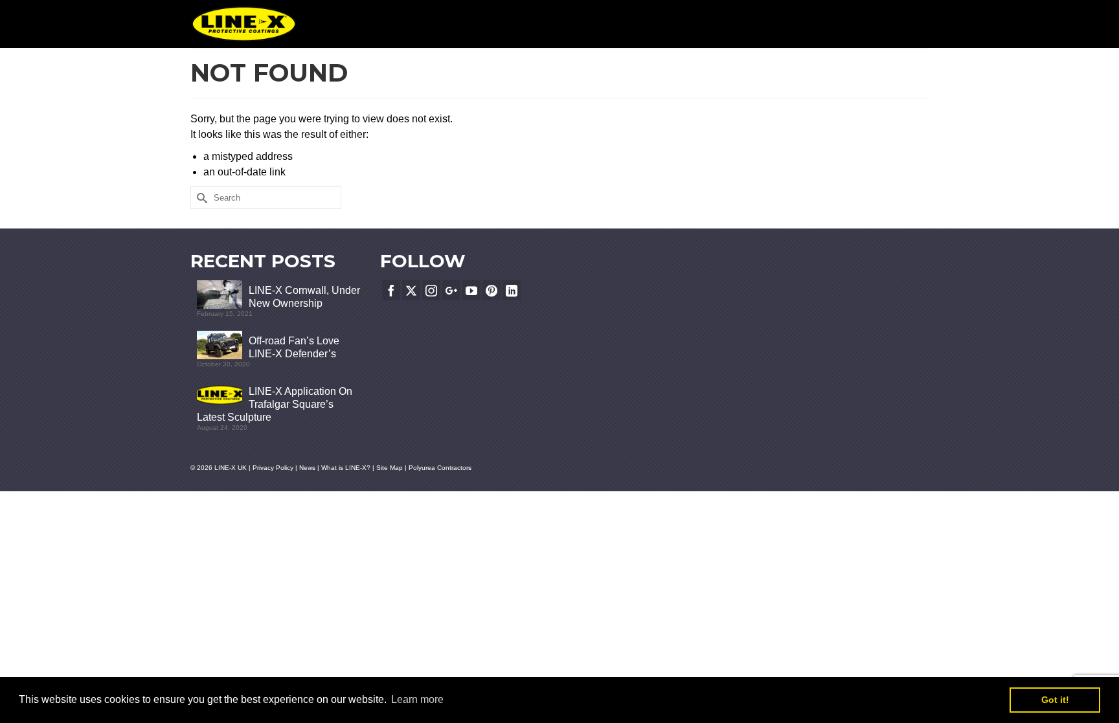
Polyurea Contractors (440, 467)
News (307, 467)
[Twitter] (411, 290)
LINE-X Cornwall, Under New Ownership (304, 297)
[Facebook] (391, 290)
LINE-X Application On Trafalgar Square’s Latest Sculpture (274, 404)
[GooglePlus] (451, 290)
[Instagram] (431, 290)
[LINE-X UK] (243, 24)
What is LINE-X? (345, 467)
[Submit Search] (200, 197)
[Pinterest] (491, 290)
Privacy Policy (273, 467)
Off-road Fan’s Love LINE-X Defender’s (294, 347)
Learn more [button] (417, 699)
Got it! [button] (1055, 700)
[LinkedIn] (512, 290)
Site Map (390, 467)
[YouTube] (471, 290)
